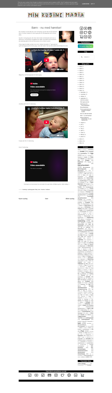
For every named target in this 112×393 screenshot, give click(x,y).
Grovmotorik (83, 211)
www (87, 357)
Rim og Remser (82, 273)
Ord (90, 260)
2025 (80, 68)
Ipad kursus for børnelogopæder (85, 104)
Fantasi (82, 188)
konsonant (91, 331)
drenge (85, 327)
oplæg (79, 337)
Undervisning (83, 310)
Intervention (81, 224)
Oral (86, 260)
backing (79, 321)
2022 (80, 74)
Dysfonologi (83, 180)
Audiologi (24, 189)
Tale (81, 294)
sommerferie (83, 341)
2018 (80, 82)
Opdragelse (90, 257)
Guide (79, 213)
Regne (83, 272)
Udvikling (91, 305)
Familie (80, 187)
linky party (80, 334)
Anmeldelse (83, 153)
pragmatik (80, 338)
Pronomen (85, 269)
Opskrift (81, 260)
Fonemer (88, 191)
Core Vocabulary (89, 172)
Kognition (80, 230)
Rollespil (83, 275)
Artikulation (90, 155)
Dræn (85, 179)
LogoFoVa (89, 238)
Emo (92, 184)
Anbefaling (90, 149)
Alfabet (79, 149)
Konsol (91, 231)
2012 (80, 141)
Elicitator (88, 184)
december (83, 92)
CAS (90, 170)
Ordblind (80, 262)
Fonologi (91, 194)
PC (87, 263)
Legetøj (79, 238)
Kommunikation (89, 230)
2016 (80, 86)
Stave (84, 290)
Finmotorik (90, 190)
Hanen (90, 213)
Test (86, 297)
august (82, 122)
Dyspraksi (82, 182)
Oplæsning (90, 259)
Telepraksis (80, 297)
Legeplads (89, 236)
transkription (80, 355)
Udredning (80, 303)
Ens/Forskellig (82, 185)
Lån (91, 241)
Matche (91, 244)
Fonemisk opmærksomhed (83, 193)
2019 (80, 80)
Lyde (79, 241)
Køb (81, 235)
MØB (91, 254)
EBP (87, 182)
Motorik (85, 250)
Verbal (87, 313)
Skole (89, 279)
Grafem (80, 208)
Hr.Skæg (79, 216)
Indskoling (81, 221)
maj (82, 128)
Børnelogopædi (82, 169)
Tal (92, 293)
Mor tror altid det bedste (86, 113)
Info (92, 221)
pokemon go (89, 337)
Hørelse (43, 189)
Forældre (87, 202)
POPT (92, 263)
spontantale (90, 341)
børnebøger (89, 323)
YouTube (80, 317)
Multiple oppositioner (88, 253)
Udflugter (87, 302)
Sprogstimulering (82, 289)
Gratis (81, 210)
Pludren (89, 266)
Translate (89, 365)
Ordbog (89, 262)
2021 (80, 76)
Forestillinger (88, 199)
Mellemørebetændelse (86, 247)
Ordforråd (80, 263)
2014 (80, 90)
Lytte (85, 241)
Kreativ (91, 233)
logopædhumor (88, 334)
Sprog (79, 286)
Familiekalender (89, 187)
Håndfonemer (80, 217)
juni (82, 126)
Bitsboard (90, 158)
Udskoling (87, 303)
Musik (86, 254)
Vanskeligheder (86, 311)
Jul (81, 227)
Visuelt (82, 314)
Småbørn (47, 189)
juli (81, 124)
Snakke (79, 282)
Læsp (81, 244)
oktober (83, 96)
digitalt (80, 327)
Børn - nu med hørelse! (86, 115)
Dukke (88, 179)
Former (85, 200)
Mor (90, 249)
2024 (80, 70)
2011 (80, 143)
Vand (79, 311)
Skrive (79, 281)
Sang (79, 278)
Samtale (88, 276)
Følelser (81, 205)
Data (90, 175)
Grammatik (91, 208)
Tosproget (86, 299)
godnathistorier (86, 329)
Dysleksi (91, 180)
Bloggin (87, 160)
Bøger (79, 163)
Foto (79, 203)
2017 (80, 84)
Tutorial (86, 300)
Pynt (91, 269)
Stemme (89, 290)
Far (87, 188)
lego (86, 332)
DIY (85, 173)
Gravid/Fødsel (89, 210)
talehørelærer (81, 352)
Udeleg (81, 302)
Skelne (84, 279)
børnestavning (90, 326)
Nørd (84, 257)
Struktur (85, 292)
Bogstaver (80, 162)
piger (83, 337)
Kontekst (81, 233)
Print (87, 268)
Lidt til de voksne (84, 100)
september (83, 98)
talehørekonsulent (82, 350)
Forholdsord (80, 200)
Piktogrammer (82, 266)
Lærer (79, 242)
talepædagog (81, 353)
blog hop (84, 321)
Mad (86, 244)
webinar (83, 357)
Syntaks (90, 292)
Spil (89, 284)
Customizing (80, 173)
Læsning (91, 242)
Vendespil (80, 313)
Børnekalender (86, 167)
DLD (91, 173)
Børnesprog (80, 170)
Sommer (91, 282)
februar (82, 134)
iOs (92, 329)
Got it (93, 4)
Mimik (79, 249)
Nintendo (79, 257)
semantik (88, 338)
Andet (82, 151)
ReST (79, 272)
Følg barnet (87, 205)
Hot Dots (90, 214)
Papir (85, 265)
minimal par (89, 335)
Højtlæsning (90, 217)
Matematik (82, 246)
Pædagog (80, 270)
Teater (86, 294)
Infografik (83, 222)
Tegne (91, 294)
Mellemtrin (90, 246)
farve (89, 327)
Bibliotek (82, 158)
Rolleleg (91, 273)
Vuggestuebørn (82, 316)
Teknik (89, 296)
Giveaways (88, 207)
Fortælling (80, 202)
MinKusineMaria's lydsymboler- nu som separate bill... (86, 119)
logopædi (80, 335)
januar (82, 136)
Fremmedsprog (86, 203)
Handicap (84, 213)
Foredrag (80, 199)
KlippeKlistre (81, 228)
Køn (86, 235)
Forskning (90, 200)
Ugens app (90, 308)
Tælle (92, 300)
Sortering (82, 284)
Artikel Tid (84, 155)
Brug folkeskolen (84, 107)
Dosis (81, 179)
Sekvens (90, 278)
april (82, 130)
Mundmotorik (80, 254)
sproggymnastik (83, 344)
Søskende (80, 293)
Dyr (92, 179)
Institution (89, 222)
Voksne (89, 314)
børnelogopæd (81, 326)
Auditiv (85, 157)
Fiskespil (82, 191)
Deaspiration (80, 176)
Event (91, 185)
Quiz (91, 270)
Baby (36, 189)
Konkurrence (83, 231)
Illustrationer (89, 219)
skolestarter (89, 340)
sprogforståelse (90, 343)
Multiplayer (80, 253)
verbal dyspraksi (88, 355)
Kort (86, 233)
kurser (80, 332)
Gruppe (90, 211)
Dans (84, 175)
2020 (80, 78)
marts (82, 132)
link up (90, 332)
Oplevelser (82, 259)
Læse (84, 242)
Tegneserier (83, 296)
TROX (85, 293)
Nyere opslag (23, 198)
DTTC (79, 175)
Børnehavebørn (83, 165)
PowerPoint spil (81, 268)
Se (84, 278)
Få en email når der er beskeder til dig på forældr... (85, 110)
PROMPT (81, 265)
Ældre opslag (70, 198)
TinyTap (79, 299)
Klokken (89, 228)
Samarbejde (80, 276)
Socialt (85, 282)
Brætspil (89, 162)
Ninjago (89, 256)
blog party (90, 321)
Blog (79, 160)
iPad (82, 331)
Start (46, 198)
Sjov (79, 279)
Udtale (84, 305)
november (83, 94)
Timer (90, 297)
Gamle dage (80, 207)
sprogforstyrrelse (81, 343)
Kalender (88, 227)
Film (85, 190)
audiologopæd (89, 317)
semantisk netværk (81, 340)
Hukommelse (87, 216)
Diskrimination (90, 177)
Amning (84, 149)
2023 (80, 72)
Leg (82, 236)
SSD (90, 275)
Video (91, 313)
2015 (80, 88)
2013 (80, 139)
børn (39, 189)
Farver (91, 188)
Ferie (81, 190)
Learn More (85, 4)
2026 (80, 66)
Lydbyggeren (89, 239)
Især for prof (90, 225)
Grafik (86, 208)
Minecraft (84, 249)
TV (89, 293)
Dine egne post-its (84, 102)
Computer (80, 172)
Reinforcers (89, 272)
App (91, 153)
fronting (79, 329)
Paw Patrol (91, 265)
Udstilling (79, 305)
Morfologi (80, 250)
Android (91, 151)
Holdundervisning (81, 214)
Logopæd (80, 239)
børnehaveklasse (82, 324)
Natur (83, 256)
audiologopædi (31, 189)
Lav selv (91, 235)
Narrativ (79, 256)
